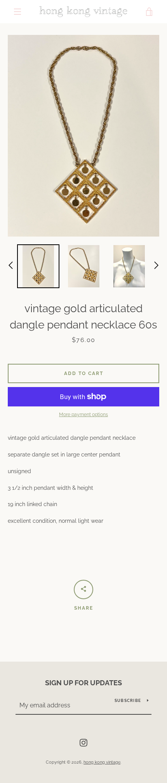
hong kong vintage (102, 762)
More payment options (83, 414)
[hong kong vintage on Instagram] (83, 742)
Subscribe (128, 700)
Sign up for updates (83, 683)
